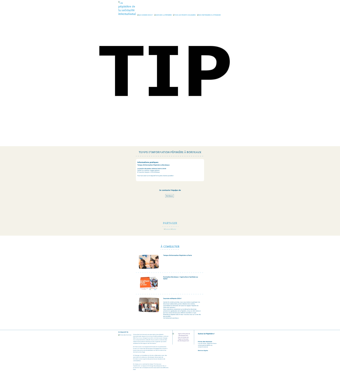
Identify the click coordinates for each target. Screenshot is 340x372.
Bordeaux (169, 196)
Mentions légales (203, 350)
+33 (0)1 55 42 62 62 (203, 347)
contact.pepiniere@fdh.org (205, 345)
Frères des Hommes (205, 341)
